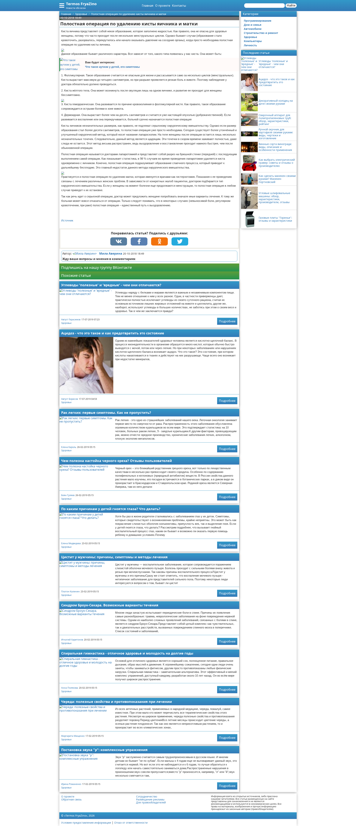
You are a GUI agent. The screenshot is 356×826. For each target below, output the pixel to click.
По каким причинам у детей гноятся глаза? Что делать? (110, 509)
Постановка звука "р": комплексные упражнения (104, 749)
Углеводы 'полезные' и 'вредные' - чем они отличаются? (111, 285)
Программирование (257, 20)
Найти (291, 5)
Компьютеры (253, 41)
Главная (147, 6)
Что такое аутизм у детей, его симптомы (112, 66)
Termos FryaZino (81, 3)
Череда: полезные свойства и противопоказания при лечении (116, 701)
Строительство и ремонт (261, 33)
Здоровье (66, 323)
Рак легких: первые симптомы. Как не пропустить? (106, 412)
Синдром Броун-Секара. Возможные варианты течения (109, 605)
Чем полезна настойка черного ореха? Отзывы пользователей (116, 460)
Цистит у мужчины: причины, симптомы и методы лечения (114, 557)
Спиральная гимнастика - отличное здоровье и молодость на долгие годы (127, 653)
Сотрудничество (146, 796)
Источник (67, 220)
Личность (250, 45)
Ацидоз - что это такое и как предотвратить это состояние (112, 333)
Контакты (179, 6)
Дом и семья (252, 24)
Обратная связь (71, 799)
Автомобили (252, 29)
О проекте (162, 6)
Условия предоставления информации (86, 822)
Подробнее (227, 321)
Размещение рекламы (150, 799)
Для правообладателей (151, 802)
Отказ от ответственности (131, 822)
